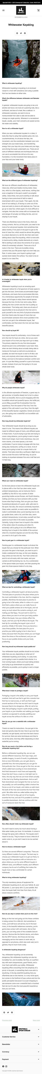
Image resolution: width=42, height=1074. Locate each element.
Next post (36, 1020)
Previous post (7, 1020)
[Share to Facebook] (25, 33)
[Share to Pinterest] (17, 33)
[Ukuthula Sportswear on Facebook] (3, 1066)
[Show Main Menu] (3, 10)
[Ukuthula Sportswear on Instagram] (6, 1066)
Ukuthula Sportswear (17, 1070)
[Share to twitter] (21, 33)
